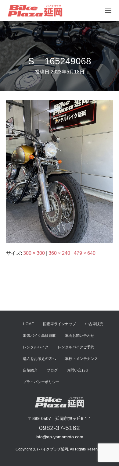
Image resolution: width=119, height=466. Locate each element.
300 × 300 (34, 253)
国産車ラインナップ (59, 324)
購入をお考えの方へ (39, 359)
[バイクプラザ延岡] (37, 10)
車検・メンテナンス (81, 359)
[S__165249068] (59, 171)
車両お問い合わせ (79, 335)
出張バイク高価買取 (39, 335)
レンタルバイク (36, 347)
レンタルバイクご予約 (76, 347)
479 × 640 (85, 253)
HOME (28, 324)
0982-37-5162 (59, 427)
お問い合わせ (78, 370)
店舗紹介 (30, 370)
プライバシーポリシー (41, 382)
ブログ (52, 370)
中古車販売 (94, 324)
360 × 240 (59, 253)
